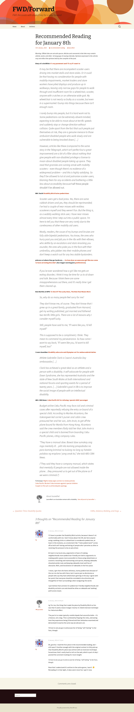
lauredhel (72, 48)
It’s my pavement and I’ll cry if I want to (65, 63)
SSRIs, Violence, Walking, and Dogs (105, 511)
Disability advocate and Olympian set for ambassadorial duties (72, 352)
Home (14, 27)
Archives (32, 27)
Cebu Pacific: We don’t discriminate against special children (56, 483)
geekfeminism (80, 263)
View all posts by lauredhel (87, 499)
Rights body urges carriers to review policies (59, 481)
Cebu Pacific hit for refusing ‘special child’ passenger (67, 400)
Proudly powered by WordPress (67, 708)
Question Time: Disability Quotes (27, 511)
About (23, 27)
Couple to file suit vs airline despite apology (51, 486)
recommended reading (57, 48)
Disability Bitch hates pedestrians (56, 193)
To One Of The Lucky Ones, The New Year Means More (70, 292)
